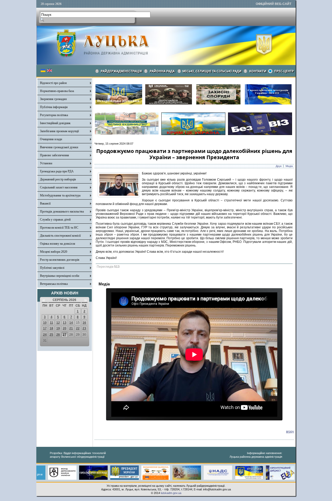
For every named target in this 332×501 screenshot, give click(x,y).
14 (71, 322)
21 (71, 328)
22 (78, 328)
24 (45, 334)
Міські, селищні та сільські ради (211, 71)
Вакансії (45, 203)
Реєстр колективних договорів (59, 260)
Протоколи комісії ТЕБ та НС (59, 227)
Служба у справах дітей (55, 219)
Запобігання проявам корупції (59, 131)
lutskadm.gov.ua (171, 493)
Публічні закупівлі (52, 268)
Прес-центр (284, 71)
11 (51, 322)
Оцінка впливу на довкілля (57, 243)
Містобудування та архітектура (60, 195)
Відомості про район (53, 83)
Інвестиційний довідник (55, 123)
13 (64, 322)
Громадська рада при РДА (57, 171)
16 (84, 322)
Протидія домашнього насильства (62, 211)
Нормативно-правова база (57, 91)
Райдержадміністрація (121, 71)
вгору (290, 431)
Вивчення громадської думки (59, 147)
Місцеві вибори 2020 (53, 251)
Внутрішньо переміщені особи (59, 276)
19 (58, 328)
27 (64, 334)
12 (58, 322)
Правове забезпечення (54, 155)
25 (51, 334)
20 (64, 328)
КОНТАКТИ (257, 71)
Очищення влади (51, 139)
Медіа (289, 166)
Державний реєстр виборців (58, 179)
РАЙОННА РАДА (162, 71)
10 (45, 322)
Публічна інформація (54, 107)
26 (58, 334)
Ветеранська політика (54, 284)
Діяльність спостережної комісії (60, 235)
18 (51, 328)
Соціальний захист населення (59, 187)
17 (45, 328)
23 (84, 328)
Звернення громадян (53, 99)
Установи (46, 163)
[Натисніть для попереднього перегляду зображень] (119, 196)
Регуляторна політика (54, 115)
